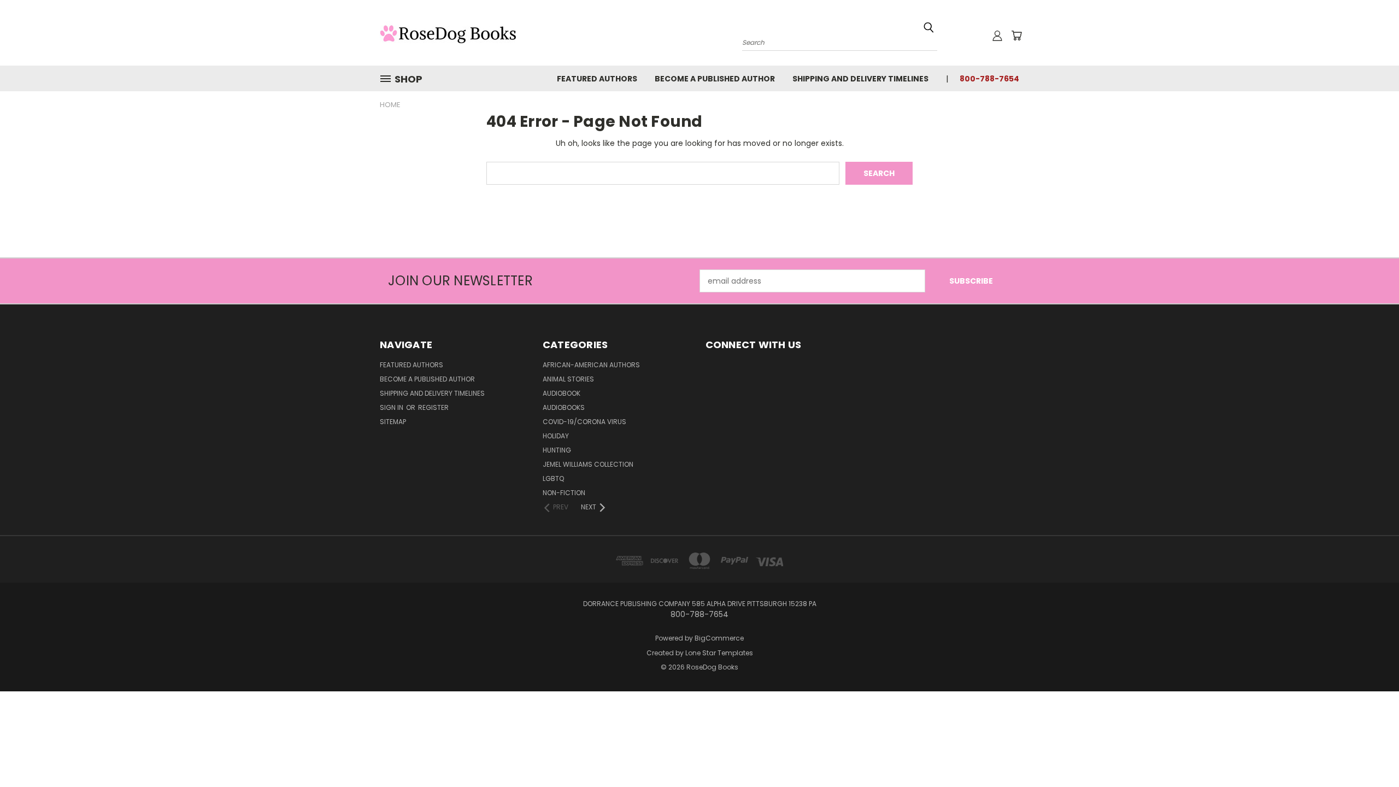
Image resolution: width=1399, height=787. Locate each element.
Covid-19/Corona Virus (584, 421)
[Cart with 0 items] (1016, 35)
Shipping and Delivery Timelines (860, 78)
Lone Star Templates (719, 652)
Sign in (392, 407)
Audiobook (561, 393)
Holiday (556, 436)
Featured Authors (597, 78)
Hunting (557, 450)
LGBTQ (553, 478)
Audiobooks (564, 407)
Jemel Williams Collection (588, 464)
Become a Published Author (715, 78)
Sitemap (393, 421)
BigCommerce (719, 638)
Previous (1370, 752)
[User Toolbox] (997, 35)
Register (433, 407)
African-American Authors (591, 364)
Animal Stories (568, 379)
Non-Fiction (564, 492)
